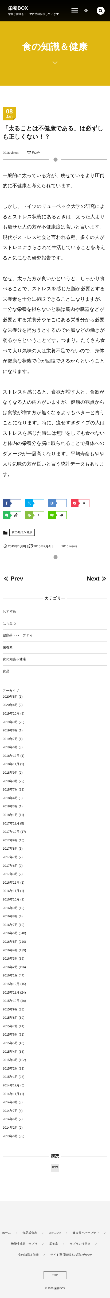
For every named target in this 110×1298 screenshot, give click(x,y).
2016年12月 (11, 882)
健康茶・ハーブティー (19, 635)
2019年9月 (10, 722)
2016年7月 (10, 925)
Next (93, 578)
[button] (101, 11)
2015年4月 (10, 1051)
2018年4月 (10, 798)
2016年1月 (10, 975)
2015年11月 (11, 992)
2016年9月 (10, 908)
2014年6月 (10, 1119)
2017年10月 (11, 832)
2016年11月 (11, 891)
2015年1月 (10, 1077)
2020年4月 (10, 705)
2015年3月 (10, 1060)
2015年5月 (10, 1043)
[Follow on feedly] (86, 11)
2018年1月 (10, 815)
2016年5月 (10, 942)
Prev (16, 578)
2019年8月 (10, 730)
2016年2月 (10, 967)
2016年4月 (10, 950)
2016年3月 (10, 958)
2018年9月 (10, 772)
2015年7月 (10, 1026)
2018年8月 (10, 781)
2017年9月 (10, 840)
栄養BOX (18, 8)
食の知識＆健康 (22, 532)
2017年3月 (10, 874)
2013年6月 (10, 1136)
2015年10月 (11, 1001)
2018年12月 (11, 756)
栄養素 (8, 647)
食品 (6, 671)
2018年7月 (10, 789)
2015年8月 (10, 1018)
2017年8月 (10, 848)
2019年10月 (11, 713)
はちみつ (9, 623)
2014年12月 (11, 1085)
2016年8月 (10, 916)
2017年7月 (10, 857)
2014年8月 (10, 1102)
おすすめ (9, 611)
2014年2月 (10, 1127)
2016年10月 (11, 899)
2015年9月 (10, 1009)
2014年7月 (10, 1111)
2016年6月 (10, 933)
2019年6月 (10, 747)
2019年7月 (10, 739)
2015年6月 (10, 1034)
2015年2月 (10, 1068)
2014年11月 (11, 1094)
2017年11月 (11, 823)
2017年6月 (10, 866)
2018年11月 (11, 764)
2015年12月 (11, 984)
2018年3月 (10, 806)
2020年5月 (10, 696)
